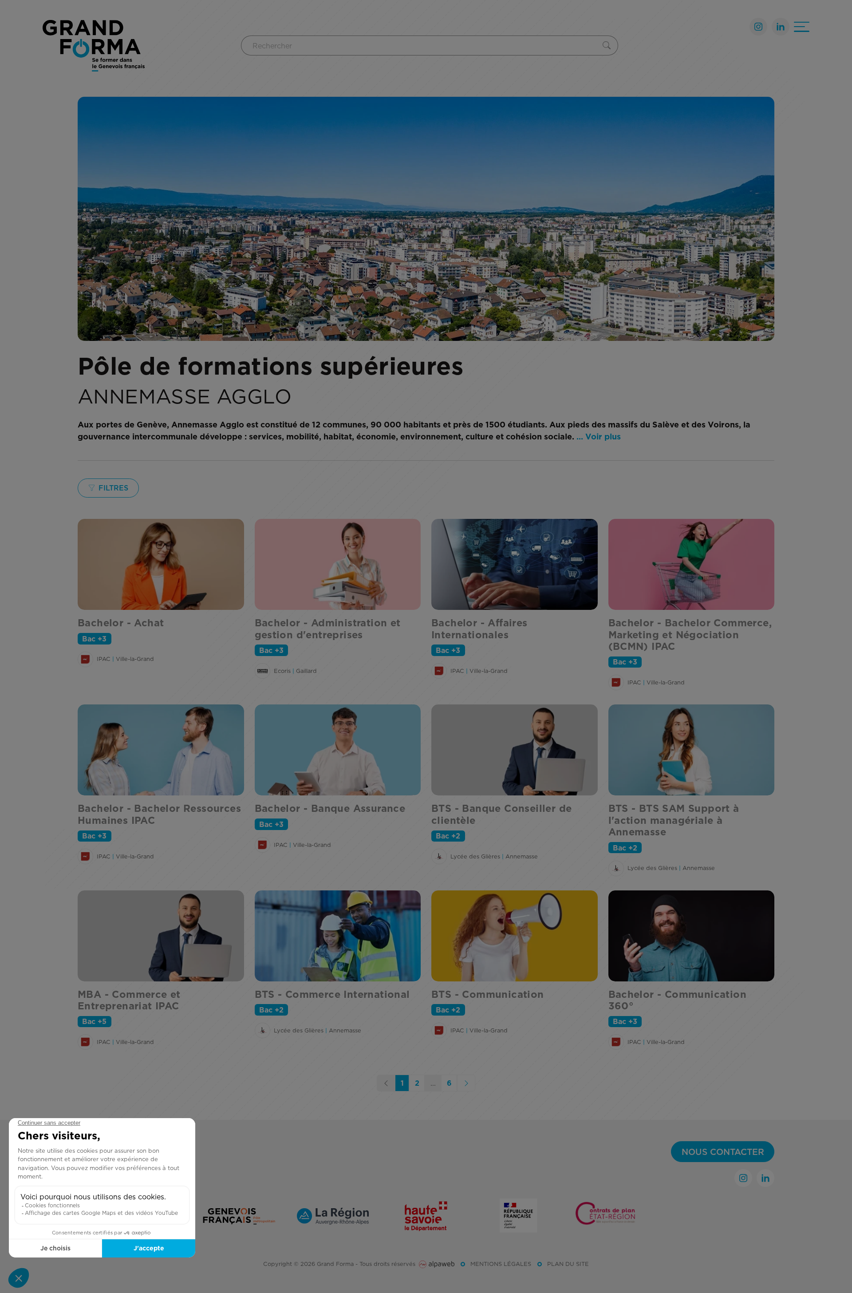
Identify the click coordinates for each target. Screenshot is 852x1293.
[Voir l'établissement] (85, 659)
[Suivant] (466, 1083)
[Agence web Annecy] (436, 1264)
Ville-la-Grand (135, 659)
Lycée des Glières (475, 856)
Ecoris (282, 671)
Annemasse (521, 856)
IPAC (103, 659)
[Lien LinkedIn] (780, 27)
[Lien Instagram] (758, 27)
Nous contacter (723, 1152)
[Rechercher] (608, 45)
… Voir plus (598, 436)
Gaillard (306, 671)
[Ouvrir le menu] (801, 27)
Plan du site (568, 1264)
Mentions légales (500, 1264)
